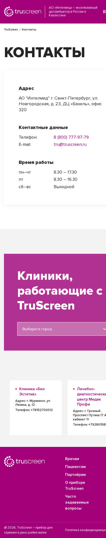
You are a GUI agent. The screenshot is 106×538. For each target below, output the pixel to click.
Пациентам (75, 466)
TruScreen (11, 29)
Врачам (72, 458)
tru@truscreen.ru (70, 144)
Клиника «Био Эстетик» (32, 391)
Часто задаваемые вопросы (77, 502)
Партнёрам (75, 474)
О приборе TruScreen (75, 485)
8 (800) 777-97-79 (71, 137)
